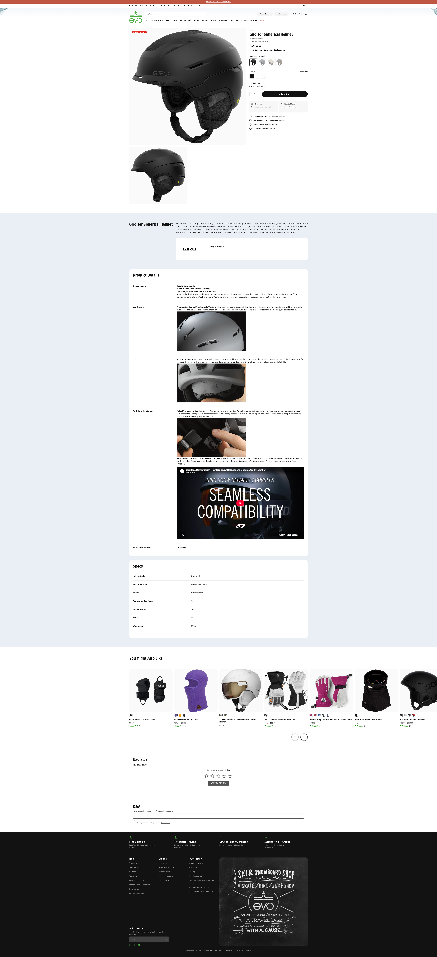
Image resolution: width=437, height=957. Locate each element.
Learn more (165, 823)
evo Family (195, 859)
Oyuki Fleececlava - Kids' (186, 720)
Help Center (134, 889)
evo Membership (166, 876)
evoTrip (192, 872)
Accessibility (246, 950)
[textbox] (218, 816)
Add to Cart (285, 94)
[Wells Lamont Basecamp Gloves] (286, 690)
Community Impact (167, 867)
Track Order (134, 863)
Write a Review (218, 783)
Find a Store (281, 14)
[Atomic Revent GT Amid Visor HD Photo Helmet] (241, 690)
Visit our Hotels (145, 6)
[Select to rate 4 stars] (224, 776)
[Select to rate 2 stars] (212, 776)
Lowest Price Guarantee (139, 885)
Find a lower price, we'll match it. (231, 845)
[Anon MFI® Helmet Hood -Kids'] (376, 690)
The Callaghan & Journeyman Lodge (201, 882)
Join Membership (190, 6)
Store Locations (196, 863)
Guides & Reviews (136, 893)
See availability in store (289, 107)
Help (132, 859)
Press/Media (164, 872)
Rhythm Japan (195, 876)
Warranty (133, 876)
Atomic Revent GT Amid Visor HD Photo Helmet (237, 721)
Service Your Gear (175, 6)
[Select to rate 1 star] (206, 776)
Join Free (282, 116)
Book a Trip (133, 6)
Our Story (163, 863)
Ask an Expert (265, 14)
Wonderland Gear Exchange (201, 891)
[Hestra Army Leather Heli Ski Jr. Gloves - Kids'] (331, 690)
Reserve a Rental (159, 6)
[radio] (253, 62)
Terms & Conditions (233, 950)
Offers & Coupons (136, 880)
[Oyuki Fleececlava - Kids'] (196, 690)
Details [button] (281, 120)
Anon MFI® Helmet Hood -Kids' (368, 720)
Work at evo (164, 880)
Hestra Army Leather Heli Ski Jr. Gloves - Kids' (331, 720)
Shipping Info (134, 867)
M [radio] (257, 76)
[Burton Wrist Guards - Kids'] (151, 690)
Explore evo (203, 6)
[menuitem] (147, 20)
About (163, 859)
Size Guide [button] (304, 71)
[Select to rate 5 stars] (230, 776)
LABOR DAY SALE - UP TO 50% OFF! (218, 2)
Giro (251, 30)
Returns (132, 872)
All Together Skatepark (199, 887)
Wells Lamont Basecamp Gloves (279, 720)
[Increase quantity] (258, 94)
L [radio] (263, 76)
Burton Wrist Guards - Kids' (142, 720)
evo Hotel (193, 867)
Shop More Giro (217, 247)
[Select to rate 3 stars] (218, 776)
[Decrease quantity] (252, 94)
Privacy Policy (219, 950)
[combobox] (176, 14)
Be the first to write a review (259, 41)
